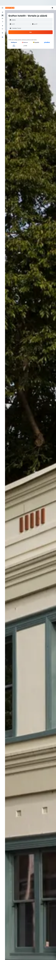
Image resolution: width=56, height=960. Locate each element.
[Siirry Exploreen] (2, 25)
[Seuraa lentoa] (2, 28)
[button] (2, 7)
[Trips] (2, 32)
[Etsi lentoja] (2, 12)
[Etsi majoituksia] (2, 15)
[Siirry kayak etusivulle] (9, 8)
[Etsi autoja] (2, 18)
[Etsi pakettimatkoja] (2, 21)
